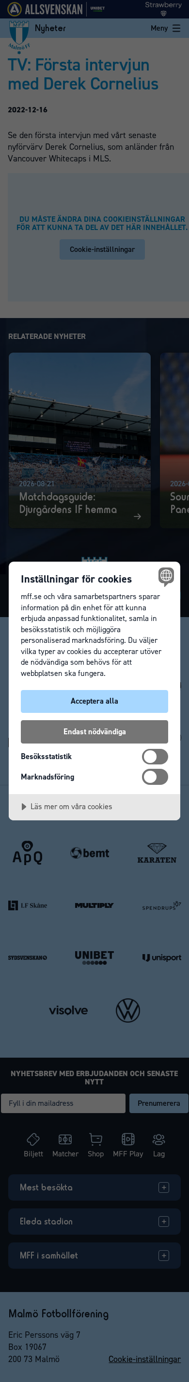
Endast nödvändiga (94, 731)
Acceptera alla (94, 701)
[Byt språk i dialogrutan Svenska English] (165, 577)
